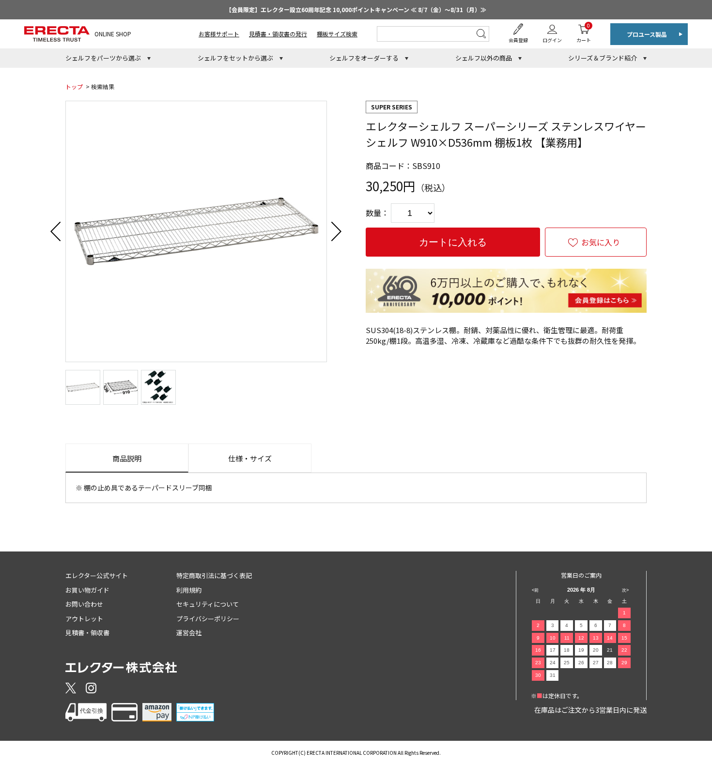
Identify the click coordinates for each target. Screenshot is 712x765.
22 (624, 650)
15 (624, 638)
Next (336, 231)
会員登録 (518, 40)
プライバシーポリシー (207, 618)
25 (567, 662)
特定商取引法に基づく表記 (214, 575)
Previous (55, 231)
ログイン (552, 40)
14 (610, 638)
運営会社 (188, 632)
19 (581, 650)
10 (553, 638)
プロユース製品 (647, 34)
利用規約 (188, 590)
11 (567, 638)
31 (553, 675)
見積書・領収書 (87, 632)
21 (610, 650)
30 (538, 675)
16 (538, 650)
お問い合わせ (84, 604)
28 (610, 662)
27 (596, 662)
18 (567, 650)
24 (553, 662)
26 (581, 662)
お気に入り (600, 242)
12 (581, 638)
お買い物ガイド (87, 590)
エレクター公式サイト (96, 575)
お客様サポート (219, 34)
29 (624, 662)
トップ (74, 86)
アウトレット (84, 618)
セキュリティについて (207, 604)
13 (596, 638)
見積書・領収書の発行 (278, 34)
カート (583, 33)
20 (596, 650)
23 (538, 662)
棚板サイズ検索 (337, 34)
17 (553, 650)
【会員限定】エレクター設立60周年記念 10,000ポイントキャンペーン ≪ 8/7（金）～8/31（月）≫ (356, 9)
